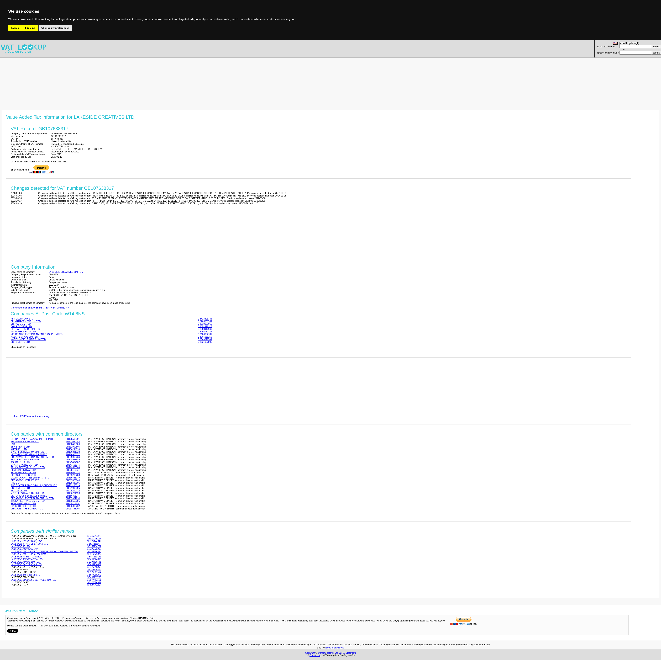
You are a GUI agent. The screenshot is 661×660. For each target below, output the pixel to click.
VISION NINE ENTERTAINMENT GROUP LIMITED (36, 334)
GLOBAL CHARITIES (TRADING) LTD (30, 477)
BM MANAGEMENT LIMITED (26, 321)
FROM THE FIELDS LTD (23, 331)
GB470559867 (94, 567)
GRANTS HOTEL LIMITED (24, 465)
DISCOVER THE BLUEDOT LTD (27, 475)
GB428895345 (205, 318)
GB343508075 (73, 465)
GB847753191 (94, 580)
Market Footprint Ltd (328, 653)
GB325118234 (73, 470)
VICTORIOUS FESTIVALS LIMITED (29, 454)
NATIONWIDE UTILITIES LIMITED (28, 339)
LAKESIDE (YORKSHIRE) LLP (26, 541)
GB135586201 (73, 439)
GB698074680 (94, 559)
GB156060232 (205, 331)
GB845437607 (73, 462)
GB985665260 (205, 337)
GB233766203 (73, 475)
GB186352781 (205, 334)
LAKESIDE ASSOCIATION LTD (27, 559)
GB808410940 (205, 329)
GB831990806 (205, 342)
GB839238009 (94, 564)
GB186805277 (73, 454)
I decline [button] (30, 27)
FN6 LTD (15, 444)
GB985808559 (205, 321)
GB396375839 (94, 549)
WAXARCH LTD (19, 449)
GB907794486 (94, 585)
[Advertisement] (103, 82)
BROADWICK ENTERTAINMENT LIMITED (32, 457)
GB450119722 (94, 556)
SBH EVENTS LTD (20, 342)
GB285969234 (73, 457)
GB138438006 (73, 444)
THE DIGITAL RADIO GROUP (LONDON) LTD (34, 485)
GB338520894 (94, 569)
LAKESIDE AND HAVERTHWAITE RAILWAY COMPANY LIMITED (44, 551)
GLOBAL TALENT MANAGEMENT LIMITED (33, 439)
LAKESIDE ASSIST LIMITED (25, 556)
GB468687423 (94, 536)
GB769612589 (205, 339)
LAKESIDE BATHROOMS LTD (26, 564)
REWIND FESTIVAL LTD (23, 470)
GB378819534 (94, 572)
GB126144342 (94, 541)
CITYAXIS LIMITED (21, 324)
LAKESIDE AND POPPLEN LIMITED (29, 554)
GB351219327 (205, 326)
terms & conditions (334, 647)
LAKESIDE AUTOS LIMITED (25, 562)
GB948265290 (94, 574)
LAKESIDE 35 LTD (20, 546)
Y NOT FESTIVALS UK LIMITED (27, 452)
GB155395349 (94, 551)
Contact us (314, 655)
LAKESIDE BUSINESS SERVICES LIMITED (33, 580)
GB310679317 (94, 554)
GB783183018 (73, 485)
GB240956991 (94, 582)
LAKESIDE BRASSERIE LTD (25, 574)
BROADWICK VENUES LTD (25, 441)
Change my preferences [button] (55, 27)
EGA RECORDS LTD (21, 326)
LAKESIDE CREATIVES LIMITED (66, 272)
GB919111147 (94, 543)
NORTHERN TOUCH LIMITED (26, 459)
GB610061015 (205, 324)
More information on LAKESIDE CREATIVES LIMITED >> (40, 307)
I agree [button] (15, 27)
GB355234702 (94, 546)
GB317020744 (73, 441)
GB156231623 (73, 452)
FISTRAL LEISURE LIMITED (25, 329)
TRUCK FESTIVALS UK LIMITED (28, 467)
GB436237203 (94, 577)
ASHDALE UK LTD (20, 462)
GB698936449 (73, 459)
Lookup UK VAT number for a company (30, 416)
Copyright (310, 653)
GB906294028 (73, 449)
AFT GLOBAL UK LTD (22, 318)
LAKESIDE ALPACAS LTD (24, 549)
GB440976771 (94, 538)
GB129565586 (73, 467)
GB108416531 (94, 562)
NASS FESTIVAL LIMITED (24, 337)
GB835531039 (73, 477)
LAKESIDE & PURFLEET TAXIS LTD (29, 543)
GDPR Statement (347, 653)
